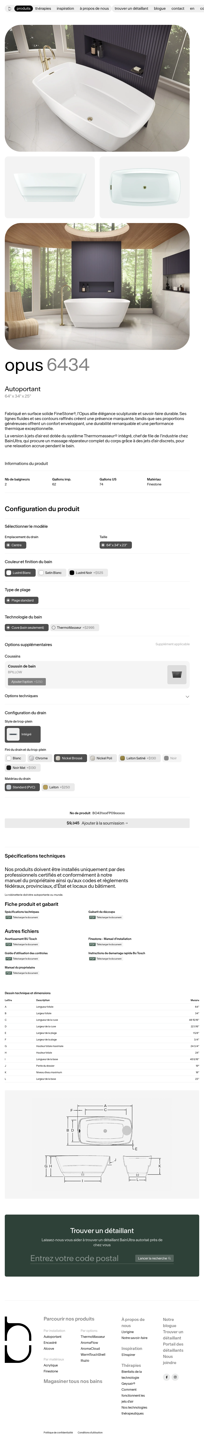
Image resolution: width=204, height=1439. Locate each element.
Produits (23, 8)
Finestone (51, 1371)
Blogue (160, 8)
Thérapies (43, 8)
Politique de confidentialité (58, 1432)
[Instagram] (175, 1377)
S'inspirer (128, 1355)
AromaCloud (90, 1349)
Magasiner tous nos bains (73, 1381)
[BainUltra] (9, 9)
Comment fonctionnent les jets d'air (133, 1395)
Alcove (49, 1349)
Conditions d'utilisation (90, 1432)
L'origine (128, 1332)
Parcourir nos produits (69, 1319)
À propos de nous (94, 8)
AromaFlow (89, 1343)
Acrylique (51, 1365)
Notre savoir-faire (134, 1338)
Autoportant (52, 1337)
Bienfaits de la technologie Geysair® (132, 1378)
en (192, 8)
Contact (178, 8)
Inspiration (65, 8)
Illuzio (85, 1360)
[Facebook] (166, 1377)
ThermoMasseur (93, 1337)
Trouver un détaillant (131, 8)
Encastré (50, 1343)
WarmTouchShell (93, 1355)
